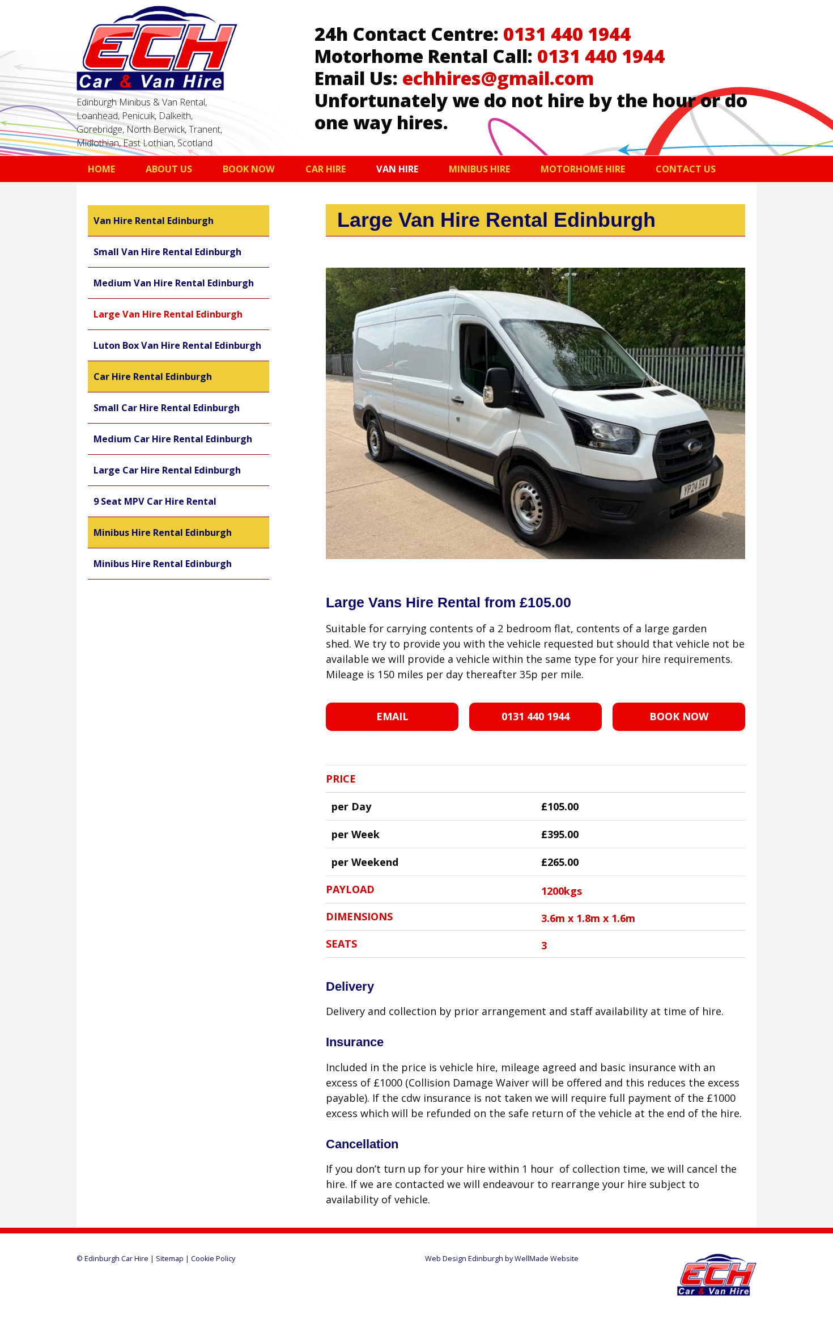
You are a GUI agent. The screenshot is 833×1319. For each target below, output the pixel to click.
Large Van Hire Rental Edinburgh (168, 314)
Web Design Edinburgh (464, 1258)
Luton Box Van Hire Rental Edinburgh (177, 345)
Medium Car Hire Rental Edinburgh (173, 439)
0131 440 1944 (567, 33)
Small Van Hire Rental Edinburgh (167, 252)
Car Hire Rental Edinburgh (153, 376)
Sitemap (170, 1258)
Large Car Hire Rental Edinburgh (167, 470)
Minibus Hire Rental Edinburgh (163, 532)
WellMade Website (547, 1258)
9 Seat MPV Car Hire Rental (155, 501)
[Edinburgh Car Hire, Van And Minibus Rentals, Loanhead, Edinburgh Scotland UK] (156, 87)
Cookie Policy (213, 1258)
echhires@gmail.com (498, 77)
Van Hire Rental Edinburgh (154, 220)
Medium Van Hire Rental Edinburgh (174, 283)
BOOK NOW (678, 716)
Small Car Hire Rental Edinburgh (167, 407)
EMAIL (392, 716)
